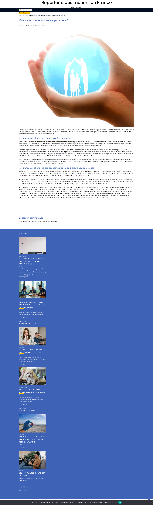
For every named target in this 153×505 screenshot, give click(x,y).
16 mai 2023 (24, 25)
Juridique (22, 256)
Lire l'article (23, 278)
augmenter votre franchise (56, 153)
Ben (26, 209)
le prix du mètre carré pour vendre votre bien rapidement (47, 15)
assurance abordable (69, 191)
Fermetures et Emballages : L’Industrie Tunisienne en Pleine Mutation (32, 439)
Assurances (31, 25)
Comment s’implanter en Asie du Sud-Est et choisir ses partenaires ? (31, 304)
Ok (120, 502)
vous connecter (32, 221)
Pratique (22, 434)
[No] (151, 502)
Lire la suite (23, 447)
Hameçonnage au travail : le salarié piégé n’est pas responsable (32, 261)
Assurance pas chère (40, 25)
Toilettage (23, 387)
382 (23, 321)
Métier (21, 300)
